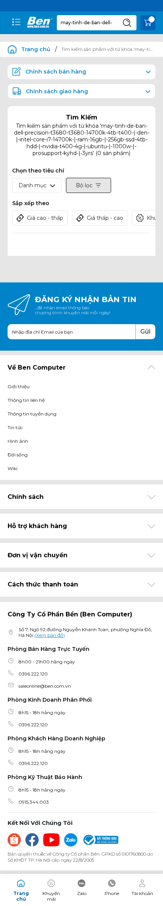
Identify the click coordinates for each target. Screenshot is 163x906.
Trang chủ (35, 49)
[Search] (127, 22)
